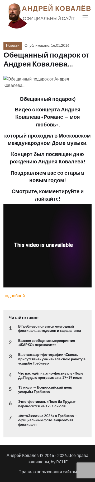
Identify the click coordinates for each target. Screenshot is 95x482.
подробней (14, 295)
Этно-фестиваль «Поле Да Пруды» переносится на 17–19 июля (47, 403)
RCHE (62, 461)
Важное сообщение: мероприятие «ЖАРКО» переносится (46, 342)
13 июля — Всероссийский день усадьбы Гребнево (45, 389)
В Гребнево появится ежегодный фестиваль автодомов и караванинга (49, 328)
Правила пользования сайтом (47, 471)
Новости (12, 45)
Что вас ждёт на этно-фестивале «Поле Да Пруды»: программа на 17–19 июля (50, 375)
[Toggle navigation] (85, 17)
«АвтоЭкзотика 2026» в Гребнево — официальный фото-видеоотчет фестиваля (48, 420)
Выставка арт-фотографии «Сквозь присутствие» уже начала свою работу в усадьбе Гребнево (52, 358)
